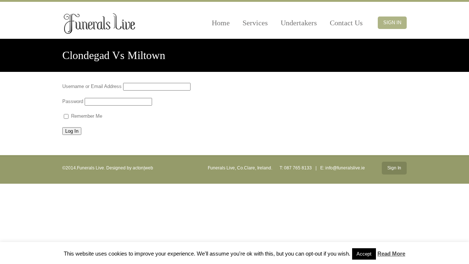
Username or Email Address (92, 86)
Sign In (392, 22)
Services (255, 23)
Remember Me (86, 116)
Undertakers (299, 23)
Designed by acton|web (129, 167)
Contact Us (346, 23)
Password (72, 101)
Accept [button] (364, 254)
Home (221, 23)
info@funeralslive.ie (345, 167)
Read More (391, 253)
